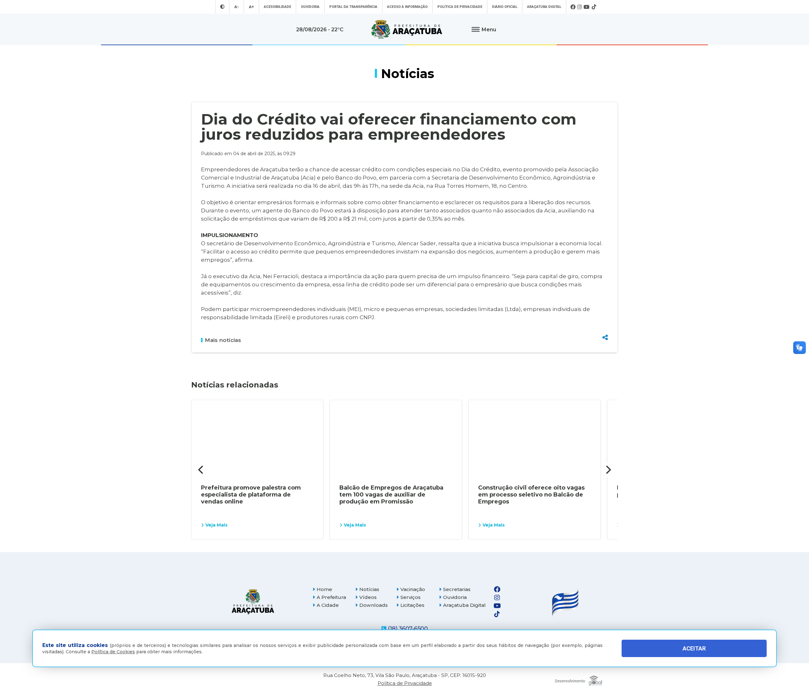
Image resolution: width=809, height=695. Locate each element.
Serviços (410, 597)
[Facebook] (572, 6)
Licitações (412, 605)
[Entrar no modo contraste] (222, 7)
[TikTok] (594, 6)
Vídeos (368, 597)
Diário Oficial (504, 7)
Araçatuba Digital (544, 7)
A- (236, 6)
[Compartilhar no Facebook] (605, 303)
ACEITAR (694, 648)
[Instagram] (579, 6)
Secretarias (457, 589)
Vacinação (412, 589)
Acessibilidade (277, 7)
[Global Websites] (578, 679)
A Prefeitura (331, 597)
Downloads (373, 605)
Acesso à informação (407, 7)
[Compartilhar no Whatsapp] (605, 325)
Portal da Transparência (353, 7)
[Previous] (201, 470)
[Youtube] (587, 6)
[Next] (608, 470)
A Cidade (328, 605)
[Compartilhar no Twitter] (605, 314)
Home (324, 589)
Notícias (369, 589)
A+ (251, 6)
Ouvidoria (310, 7)
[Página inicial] (253, 601)
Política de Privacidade (459, 7)
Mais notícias (223, 340)
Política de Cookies (113, 652)
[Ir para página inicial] (406, 29)
